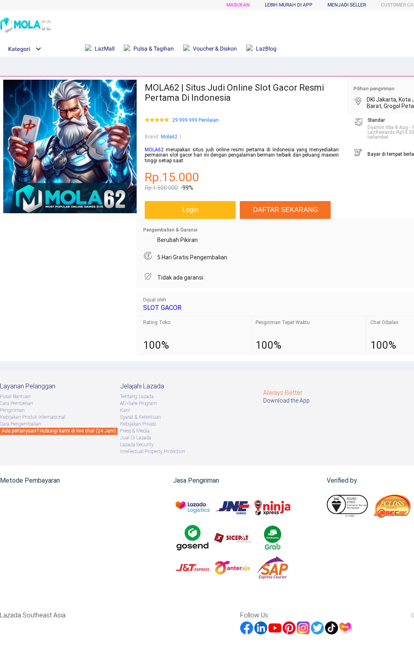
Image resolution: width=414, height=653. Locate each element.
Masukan (238, 5)
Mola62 (169, 137)
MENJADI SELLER (346, 5)
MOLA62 (154, 150)
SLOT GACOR (162, 308)
